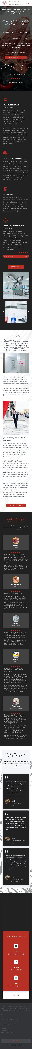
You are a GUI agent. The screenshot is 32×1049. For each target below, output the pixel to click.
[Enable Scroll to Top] (28, 1045)
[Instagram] (18, 995)
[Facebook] (14, 995)
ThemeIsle (22, 1045)
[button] (25, 3)
